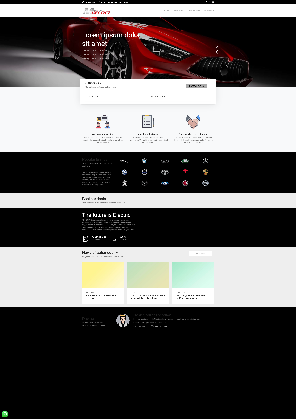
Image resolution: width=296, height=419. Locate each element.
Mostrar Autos (196, 86)
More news (200, 253)
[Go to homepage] (96, 11)
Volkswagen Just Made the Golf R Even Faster (191, 297)
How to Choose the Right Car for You (102, 297)
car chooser (104, 142)
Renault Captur (165, 325)
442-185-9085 (89, 2)
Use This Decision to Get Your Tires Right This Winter (148, 297)
